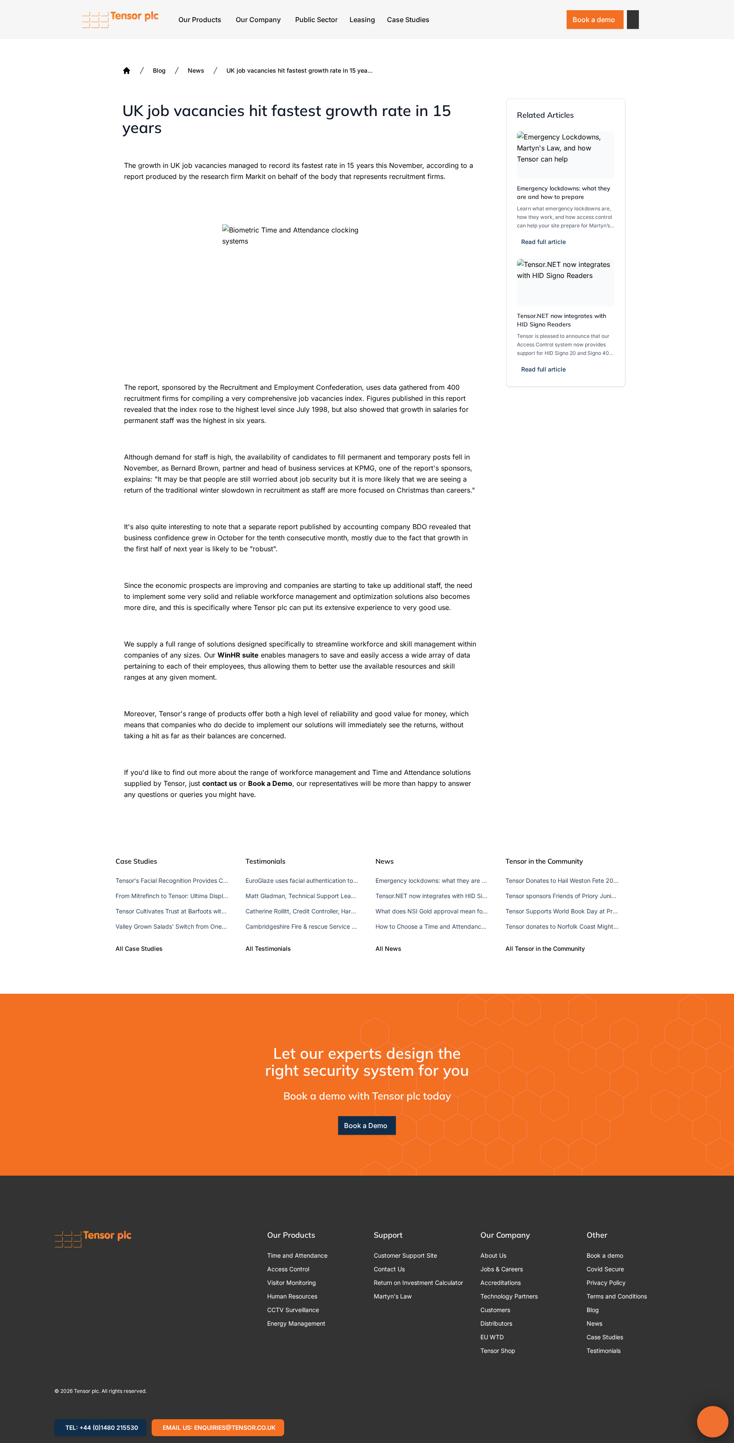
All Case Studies (139, 948)
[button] (633, 19)
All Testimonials (268, 948)
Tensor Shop (497, 1350)
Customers (495, 1309)
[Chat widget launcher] (713, 1421)
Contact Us (389, 1269)
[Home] (126, 70)
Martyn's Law (393, 1296)
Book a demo (594, 19)
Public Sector (316, 19)
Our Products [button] (199, 19)
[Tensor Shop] (554, 19)
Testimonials (604, 1350)
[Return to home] (120, 19)
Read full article (543, 241)
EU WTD (492, 1337)
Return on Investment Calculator (418, 1282)
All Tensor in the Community (545, 948)
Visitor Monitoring (291, 1282)
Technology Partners (509, 1296)
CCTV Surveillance (293, 1309)
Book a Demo (365, 1125)
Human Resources (292, 1296)
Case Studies (408, 19)
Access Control (288, 1269)
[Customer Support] (531, 19)
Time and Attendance (297, 1255)
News (196, 70)
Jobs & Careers (501, 1269)
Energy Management (296, 1323)
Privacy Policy (606, 1282)
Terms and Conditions (617, 1296)
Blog (159, 70)
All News (388, 948)
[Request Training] (509, 19)
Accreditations (500, 1282)
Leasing (362, 19)
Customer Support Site (405, 1255)
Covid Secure (605, 1269)
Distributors (496, 1323)
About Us (493, 1255)
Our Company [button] (258, 19)
